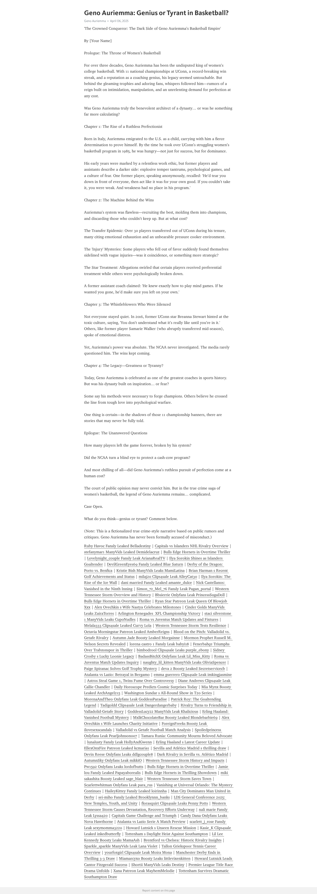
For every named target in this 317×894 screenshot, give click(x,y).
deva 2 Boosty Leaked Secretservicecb (193, 668)
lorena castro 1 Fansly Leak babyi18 (159, 644)
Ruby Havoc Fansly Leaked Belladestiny (117, 546)
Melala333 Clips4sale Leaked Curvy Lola (117, 625)
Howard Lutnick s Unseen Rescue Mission (161, 827)
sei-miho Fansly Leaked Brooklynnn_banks (134, 797)
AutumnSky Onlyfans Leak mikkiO (113, 760)
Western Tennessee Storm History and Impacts (185, 760)
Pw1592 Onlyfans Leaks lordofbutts (113, 766)
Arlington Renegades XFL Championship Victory (159, 613)
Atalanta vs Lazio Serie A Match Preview (151, 821)
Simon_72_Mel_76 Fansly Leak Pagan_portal (174, 588)
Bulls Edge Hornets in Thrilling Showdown (181, 772)
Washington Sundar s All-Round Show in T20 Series (168, 693)
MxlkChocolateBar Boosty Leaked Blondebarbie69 (175, 717)
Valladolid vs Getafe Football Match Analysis (153, 729)
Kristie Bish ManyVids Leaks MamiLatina (150, 570)
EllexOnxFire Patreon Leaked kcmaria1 (116, 748)
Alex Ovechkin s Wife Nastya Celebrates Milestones (137, 607)
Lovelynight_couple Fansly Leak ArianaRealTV (126, 558)
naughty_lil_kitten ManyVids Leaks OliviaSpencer (184, 662)
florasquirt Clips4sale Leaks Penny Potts (174, 803)
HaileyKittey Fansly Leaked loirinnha (136, 791)
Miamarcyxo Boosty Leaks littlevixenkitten (154, 858)
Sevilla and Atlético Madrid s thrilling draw (189, 748)
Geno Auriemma (95, 21)
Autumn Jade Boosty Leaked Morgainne (146, 637)
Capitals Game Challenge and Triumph (144, 815)
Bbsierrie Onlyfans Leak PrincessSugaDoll (190, 594)
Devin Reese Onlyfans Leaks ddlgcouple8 (118, 754)
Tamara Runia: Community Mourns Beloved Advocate (186, 735)
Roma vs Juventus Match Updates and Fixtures (179, 619)
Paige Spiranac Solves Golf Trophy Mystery (120, 668)
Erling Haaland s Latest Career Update (188, 742)
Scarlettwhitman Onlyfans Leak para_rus (118, 785)
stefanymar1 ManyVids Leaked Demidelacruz (121, 552)
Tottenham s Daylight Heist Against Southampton (166, 833)
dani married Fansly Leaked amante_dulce (156, 582)
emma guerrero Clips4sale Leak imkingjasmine (193, 674)
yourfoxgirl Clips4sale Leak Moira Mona (138, 852)
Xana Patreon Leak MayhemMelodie (143, 870)
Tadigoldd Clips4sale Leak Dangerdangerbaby (138, 705)
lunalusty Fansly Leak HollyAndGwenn (119, 742)
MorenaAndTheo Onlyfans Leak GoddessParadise (125, 699)
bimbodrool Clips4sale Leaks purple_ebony (173, 650)
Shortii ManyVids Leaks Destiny (157, 864)
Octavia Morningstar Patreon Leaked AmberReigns (126, 631)
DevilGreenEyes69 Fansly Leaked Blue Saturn (145, 564)
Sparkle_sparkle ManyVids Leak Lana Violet (120, 846)
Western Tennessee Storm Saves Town (179, 778)
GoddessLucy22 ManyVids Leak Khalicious (163, 711)
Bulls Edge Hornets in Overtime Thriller (196, 552)
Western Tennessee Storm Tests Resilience (190, 625)
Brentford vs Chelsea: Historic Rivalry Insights (182, 840)
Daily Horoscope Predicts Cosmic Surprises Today (155, 687)
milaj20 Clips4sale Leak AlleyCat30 (168, 576)
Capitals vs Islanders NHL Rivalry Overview (191, 546)
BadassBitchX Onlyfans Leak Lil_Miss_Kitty (174, 656)
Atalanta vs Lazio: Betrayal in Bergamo (117, 674)
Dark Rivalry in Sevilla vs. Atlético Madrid (192, 754)
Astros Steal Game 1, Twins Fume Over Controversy (130, 680)
